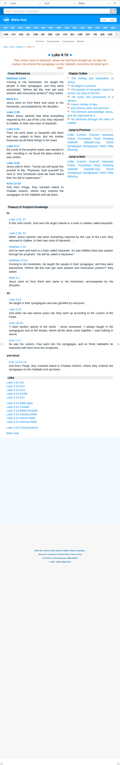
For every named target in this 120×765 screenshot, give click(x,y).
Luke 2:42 (15, 309)
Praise (71, 138)
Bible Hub (13, 433)
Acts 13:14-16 (17, 362)
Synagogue (74, 146)
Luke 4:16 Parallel (18, 407)
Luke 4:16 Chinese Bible (22, 414)
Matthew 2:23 (17, 246)
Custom (81, 134)
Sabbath (72, 142)
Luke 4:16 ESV (16, 390)
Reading (108, 138)
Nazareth (107, 134)
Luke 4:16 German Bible (22, 421)
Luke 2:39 (13, 112)
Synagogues (90, 146)
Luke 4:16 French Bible (21, 418)
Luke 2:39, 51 (17, 233)
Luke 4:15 (15, 299)
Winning (72, 149)
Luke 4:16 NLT (16, 386)
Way (110, 146)
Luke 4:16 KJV (16, 397)
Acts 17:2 (15, 340)
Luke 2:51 (13, 129)
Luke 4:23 (13, 163)
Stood (109, 142)
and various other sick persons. (90, 108)
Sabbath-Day (92, 142)
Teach (103, 146)
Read (97, 138)
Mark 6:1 (12, 99)
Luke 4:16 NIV (15, 382)
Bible (6, 47)
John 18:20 (16, 323)
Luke (12, 47)
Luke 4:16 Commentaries (22, 427)
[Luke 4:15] (4, 351)
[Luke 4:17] (116, 351)
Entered (94, 134)
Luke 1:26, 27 (17, 219)
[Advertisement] (60, 461)
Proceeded (84, 138)
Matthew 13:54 (16, 78)
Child (70, 134)
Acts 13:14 (14, 183)
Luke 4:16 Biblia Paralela (22, 410)
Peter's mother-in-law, (84, 104)
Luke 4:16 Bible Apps (20, 403)
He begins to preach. (84, 85)
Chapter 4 (20, 47)
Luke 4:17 (13, 146)
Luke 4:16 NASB (17, 393)
